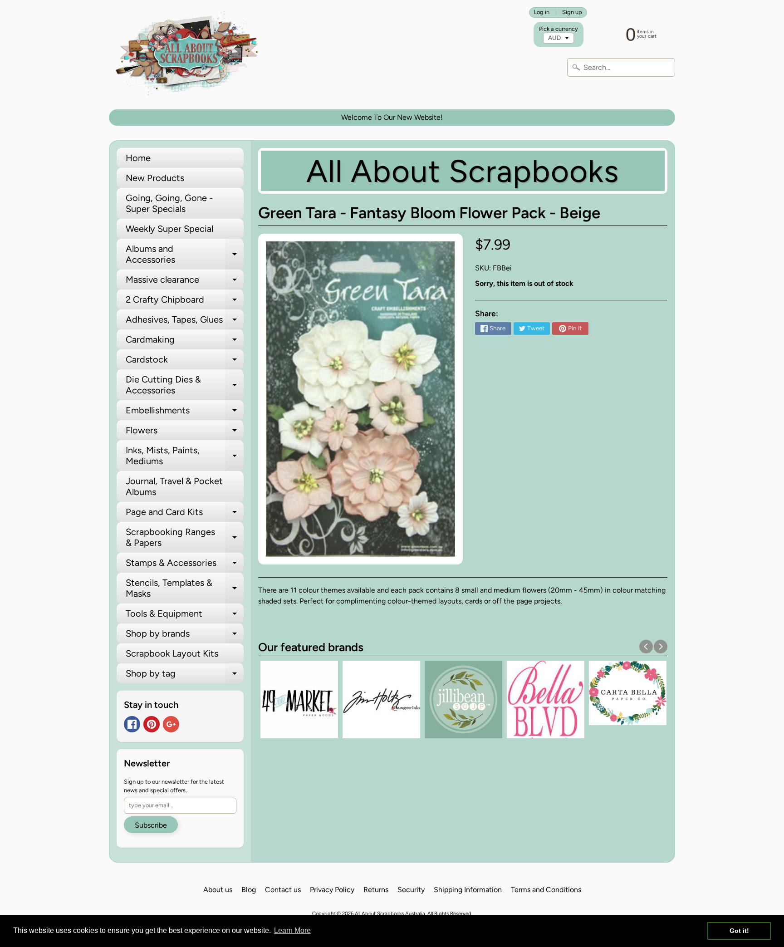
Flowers (185, 432)
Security (411, 889)
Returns (375, 889)
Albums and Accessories (185, 254)
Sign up (572, 12)
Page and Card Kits (185, 514)
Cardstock (185, 361)
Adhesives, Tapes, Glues (185, 321)
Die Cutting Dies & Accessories (185, 385)
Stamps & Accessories (185, 565)
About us (217, 889)
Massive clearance (185, 281)
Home (138, 157)
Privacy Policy (332, 889)
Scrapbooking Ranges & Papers (185, 537)
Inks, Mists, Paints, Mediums (185, 456)
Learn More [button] (292, 930)
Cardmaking (185, 341)
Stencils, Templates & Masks (185, 588)
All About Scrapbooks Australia (390, 913)
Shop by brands (185, 635)
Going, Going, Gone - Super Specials (169, 203)
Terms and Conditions (546, 889)
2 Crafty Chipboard (185, 301)
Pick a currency (558, 28)
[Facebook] (132, 724)
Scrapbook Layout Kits (172, 653)
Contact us (283, 889)
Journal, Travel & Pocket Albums (174, 486)
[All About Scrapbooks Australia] (189, 54)
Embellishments (185, 412)
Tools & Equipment (185, 615)
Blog (248, 889)
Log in (541, 12)
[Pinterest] (151, 724)
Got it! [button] (739, 930)
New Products (155, 177)
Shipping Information (468, 889)
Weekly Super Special (169, 228)
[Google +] (171, 724)
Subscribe (151, 825)
